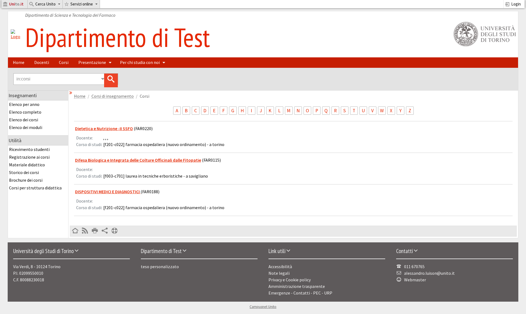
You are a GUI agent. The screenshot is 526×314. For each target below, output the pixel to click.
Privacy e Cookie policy (289, 279)
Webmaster (415, 279)
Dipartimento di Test (117, 37)
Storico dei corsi (24, 172)
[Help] (114, 231)
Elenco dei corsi (23, 119)
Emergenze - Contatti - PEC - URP (300, 293)
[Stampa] (94, 231)
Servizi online (81, 4)
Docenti (41, 62)
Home (18, 62)
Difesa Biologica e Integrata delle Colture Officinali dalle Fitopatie (138, 160)
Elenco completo (25, 112)
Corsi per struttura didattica (35, 187)
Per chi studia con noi (140, 62)
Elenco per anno (24, 104)
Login (516, 4)
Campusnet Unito (263, 306)
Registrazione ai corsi (29, 157)
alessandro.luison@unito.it (429, 273)
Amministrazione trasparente (296, 286)
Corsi (63, 62)
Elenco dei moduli (25, 127)
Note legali (279, 273)
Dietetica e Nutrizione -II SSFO (104, 128)
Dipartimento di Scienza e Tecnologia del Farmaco (70, 15)
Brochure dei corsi (25, 180)
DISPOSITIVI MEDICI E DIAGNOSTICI (108, 191)
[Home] (15, 36)
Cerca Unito (45, 4)
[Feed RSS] (85, 231)
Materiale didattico (27, 164)
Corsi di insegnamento (113, 96)
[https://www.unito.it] (484, 46)
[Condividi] (104, 231)
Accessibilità (280, 266)
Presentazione (92, 62)
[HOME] (75, 231)
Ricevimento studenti (29, 149)
